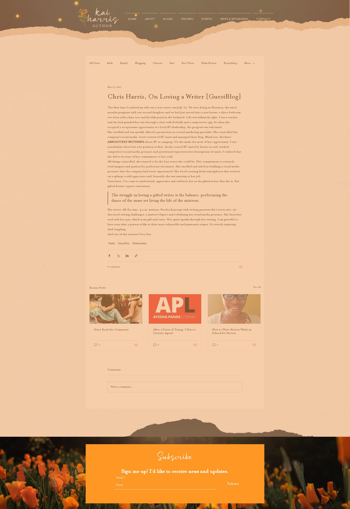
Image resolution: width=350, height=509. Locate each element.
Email (119, 477)
